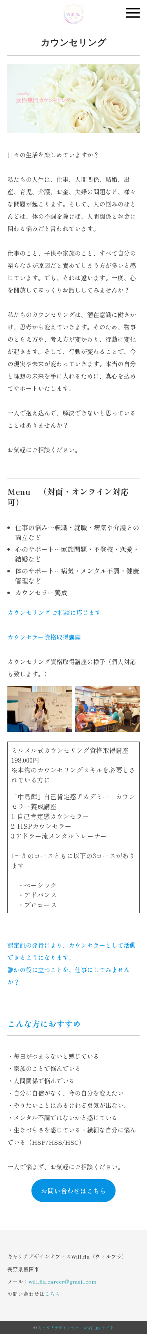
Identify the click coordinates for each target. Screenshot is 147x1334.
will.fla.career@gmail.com (62, 1281)
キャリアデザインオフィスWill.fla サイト (76, 1328)
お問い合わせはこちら (73, 1191)
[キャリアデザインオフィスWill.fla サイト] (73, 10)
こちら (52, 1294)
